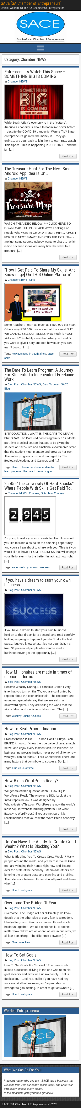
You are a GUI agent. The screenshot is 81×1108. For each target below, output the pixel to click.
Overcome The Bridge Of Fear (30, 902)
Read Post (68, 156)
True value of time (23, 768)
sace (51, 353)
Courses (34, 493)
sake (7, 357)
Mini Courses (56, 493)
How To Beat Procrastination (30, 728)
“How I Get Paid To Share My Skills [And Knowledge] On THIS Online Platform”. (40, 272)
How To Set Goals (20, 955)
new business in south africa (29, 353)
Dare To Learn (51, 384)
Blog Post (14, 384)
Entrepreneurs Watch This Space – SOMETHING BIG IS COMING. (35, 74)
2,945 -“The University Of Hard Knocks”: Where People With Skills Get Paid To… (39, 486)
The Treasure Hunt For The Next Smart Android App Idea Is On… (39, 171)
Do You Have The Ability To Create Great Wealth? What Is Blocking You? (40, 844)
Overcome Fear (21, 942)
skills (22, 567)
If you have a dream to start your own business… (37, 582)
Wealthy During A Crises (26, 715)
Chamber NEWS (17, 81)
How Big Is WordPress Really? (31, 780)
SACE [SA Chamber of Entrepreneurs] (31, 3)
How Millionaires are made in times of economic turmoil (38, 674)
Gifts (32, 279)
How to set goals (22, 890)
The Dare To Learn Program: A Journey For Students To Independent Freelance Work (39, 375)
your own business (38, 567)
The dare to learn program (37, 471)
